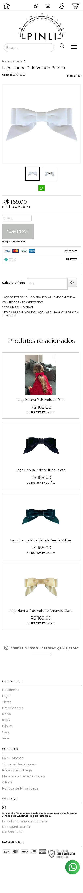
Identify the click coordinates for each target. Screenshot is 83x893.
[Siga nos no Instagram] (49, 6)
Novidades (10, 690)
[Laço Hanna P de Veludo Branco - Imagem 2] (49, 174)
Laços (19, 61)
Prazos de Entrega (17, 770)
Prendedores (12, 708)
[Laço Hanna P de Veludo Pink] (40, 385)
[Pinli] (41, 22)
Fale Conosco (12, 758)
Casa (5, 732)
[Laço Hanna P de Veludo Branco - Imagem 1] (32, 174)
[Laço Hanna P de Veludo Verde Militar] (40, 526)
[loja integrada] (60, 886)
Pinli (78, 75)
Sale (5, 738)
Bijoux (7, 726)
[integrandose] (19, 887)
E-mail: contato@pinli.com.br (25, 821)
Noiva (6, 714)
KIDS (6, 720)
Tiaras (6, 702)
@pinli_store (68, 648)
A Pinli (7, 782)
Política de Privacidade (20, 788)
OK (72, 282)
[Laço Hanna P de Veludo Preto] (40, 456)
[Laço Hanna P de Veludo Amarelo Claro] (40, 596)
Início (8, 61)
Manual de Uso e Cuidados (23, 776)
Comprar (18, 231)
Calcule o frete (13, 283)
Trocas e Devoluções (19, 764)
